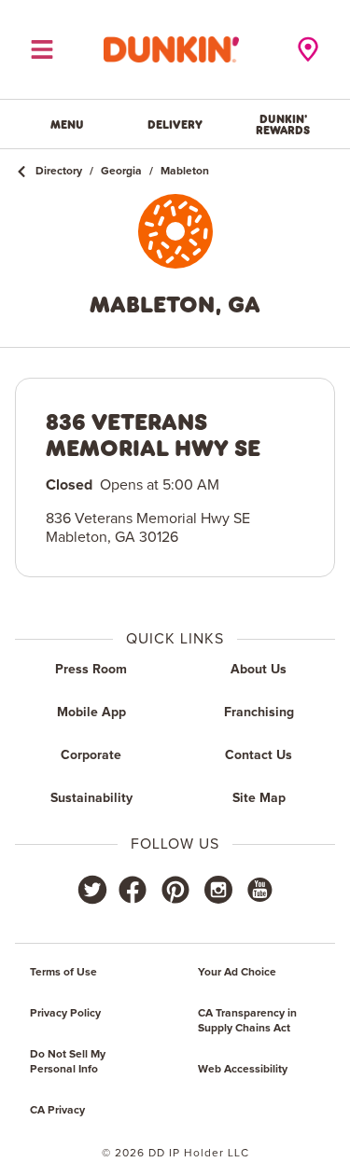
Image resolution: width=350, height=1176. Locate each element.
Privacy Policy (65, 1013)
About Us (259, 669)
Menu (67, 124)
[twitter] (92, 889)
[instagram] (218, 889)
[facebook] (132, 889)
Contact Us (258, 755)
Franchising (259, 712)
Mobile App (91, 712)
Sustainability (91, 798)
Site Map (259, 798)
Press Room (91, 669)
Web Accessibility (242, 1069)
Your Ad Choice (237, 972)
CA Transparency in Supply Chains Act (247, 1021)
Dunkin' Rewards (283, 124)
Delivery (175, 124)
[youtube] (258, 889)
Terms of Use (63, 972)
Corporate (91, 755)
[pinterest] (175, 889)
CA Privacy (57, 1110)
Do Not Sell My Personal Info (67, 1062)
